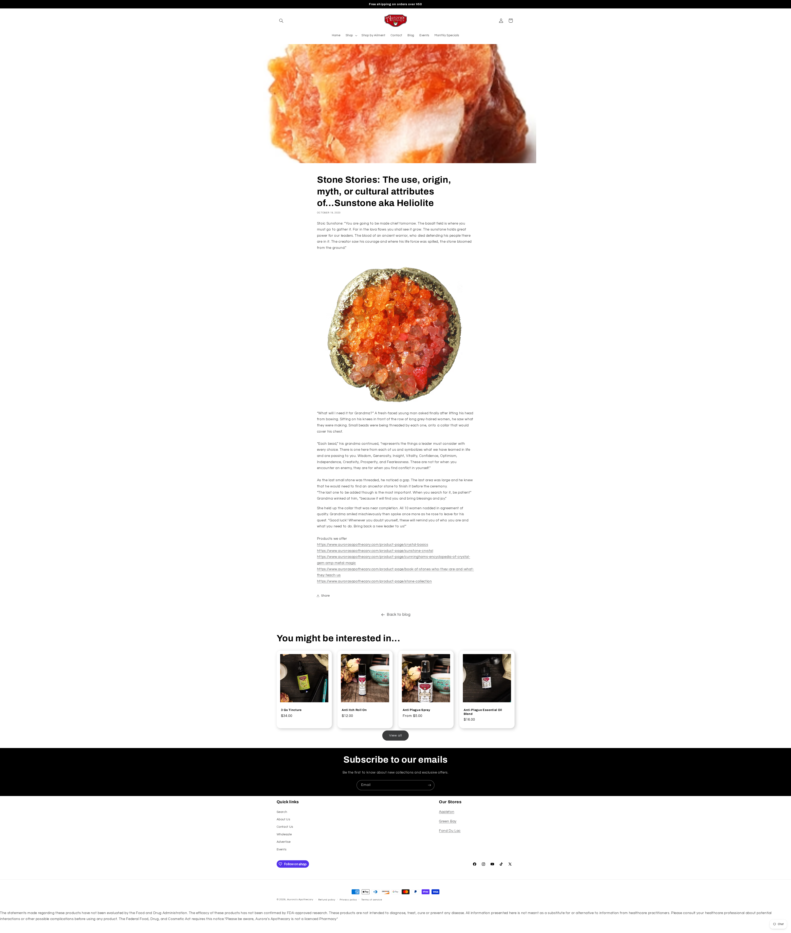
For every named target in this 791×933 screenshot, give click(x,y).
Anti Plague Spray (416, 710)
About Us (283, 819)
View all (395, 735)
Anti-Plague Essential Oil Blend (483, 711)
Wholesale (284, 834)
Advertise (284, 841)
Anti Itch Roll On (354, 710)
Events (282, 849)
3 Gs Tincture (291, 710)
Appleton (446, 812)
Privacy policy (348, 900)
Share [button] (325, 595)
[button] (281, 20)
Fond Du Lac (450, 831)
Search (282, 812)
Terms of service (371, 900)
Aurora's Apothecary (300, 899)
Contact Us (285, 826)
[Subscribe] (429, 785)
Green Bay (447, 821)
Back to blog (399, 615)
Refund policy (327, 900)
